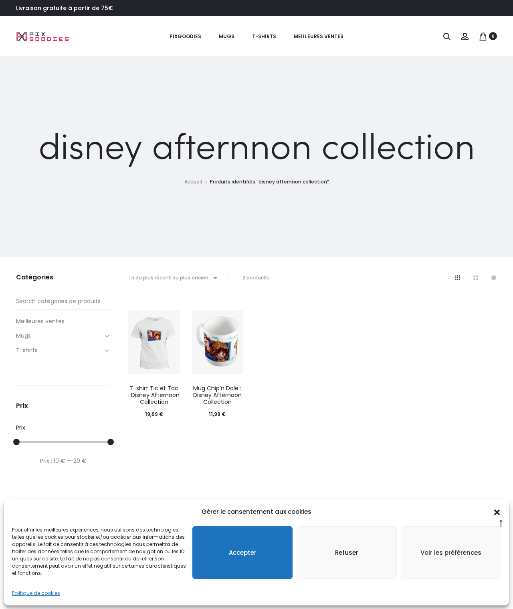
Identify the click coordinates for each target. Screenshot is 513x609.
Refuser (346, 552)
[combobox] (172, 277)
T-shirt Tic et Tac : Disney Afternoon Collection (154, 395)
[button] (497, 512)
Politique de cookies (36, 593)
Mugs (226, 36)
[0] (483, 36)
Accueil (193, 181)
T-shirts (264, 36)
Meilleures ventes (318, 36)
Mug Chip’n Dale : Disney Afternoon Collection (217, 395)
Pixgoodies (185, 36)
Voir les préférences (450, 552)
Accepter (242, 552)
